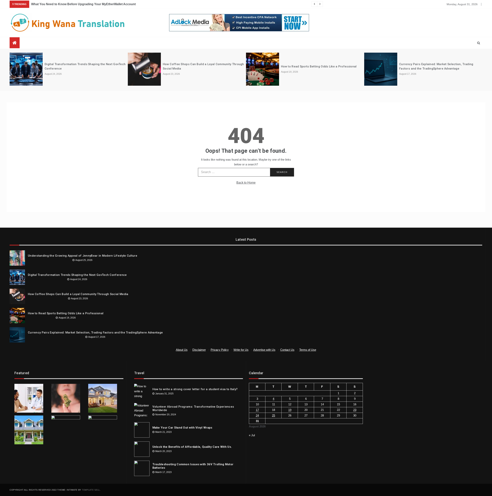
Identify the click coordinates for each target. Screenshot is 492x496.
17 (257, 409)
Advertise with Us (264, 349)
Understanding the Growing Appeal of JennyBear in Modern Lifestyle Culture (82, 255)
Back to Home (246, 182)
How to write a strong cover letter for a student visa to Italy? (195, 389)
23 (354, 409)
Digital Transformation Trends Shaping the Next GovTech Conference (77, 275)
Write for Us (241, 349)
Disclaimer (199, 349)
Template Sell (91, 490)
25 (273, 415)
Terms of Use (307, 349)
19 (289, 409)
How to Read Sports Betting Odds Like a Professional (319, 66)
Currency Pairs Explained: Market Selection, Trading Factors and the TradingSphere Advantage (95, 332)
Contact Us (287, 349)
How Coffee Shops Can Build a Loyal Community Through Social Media (78, 294)
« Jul (252, 435)
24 (257, 415)
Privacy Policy (220, 349)
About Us (182, 349)
